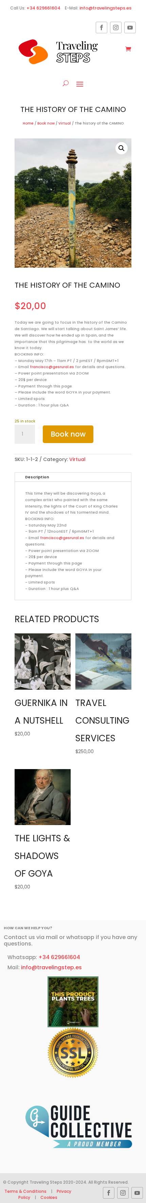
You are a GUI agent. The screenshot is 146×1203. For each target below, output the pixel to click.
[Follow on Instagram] (116, 27)
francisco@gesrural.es (52, 366)
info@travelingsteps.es (105, 8)
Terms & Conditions (26, 1191)
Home (28, 123)
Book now (46, 123)
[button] (121, 148)
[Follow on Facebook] (101, 27)
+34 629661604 (43, 8)
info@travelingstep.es (51, 967)
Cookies (48, 1197)
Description (37, 477)
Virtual (64, 123)
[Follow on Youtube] (130, 27)
